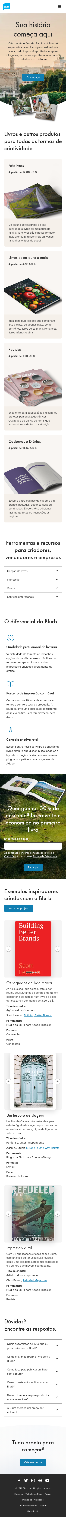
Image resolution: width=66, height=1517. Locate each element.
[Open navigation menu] (59, 6)
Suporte (43, 1505)
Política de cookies (28, 1505)
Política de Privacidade (45, 856)
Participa (33, 867)
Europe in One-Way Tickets (42, 1148)
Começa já (33, 77)
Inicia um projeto (18, 908)
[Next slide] (57, 949)
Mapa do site (33, 1511)
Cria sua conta (33, 1462)
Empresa (18, 1494)
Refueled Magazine (35, 1280)
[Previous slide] (8, 949)
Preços (48, 1494)
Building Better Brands (38, 1015)
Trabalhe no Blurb (34, 1494)
